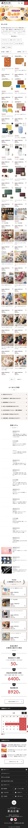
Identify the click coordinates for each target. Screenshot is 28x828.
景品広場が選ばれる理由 (8, 781)
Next (19, 379)
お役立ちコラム (6, 784)
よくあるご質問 (20, 788)
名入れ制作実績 (6, 777)
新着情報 (5, 788)
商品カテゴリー (7, 769)
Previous (23, 713)
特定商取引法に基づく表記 (19, 822)
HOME (2, 6)
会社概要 (5, 796)
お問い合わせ (20, 796)
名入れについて (6, 773)
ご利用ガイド (19, 792)
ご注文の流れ (6, 792)
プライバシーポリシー (8, 822)
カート (21, 3)
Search (19, 3)
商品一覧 (6, 6)
